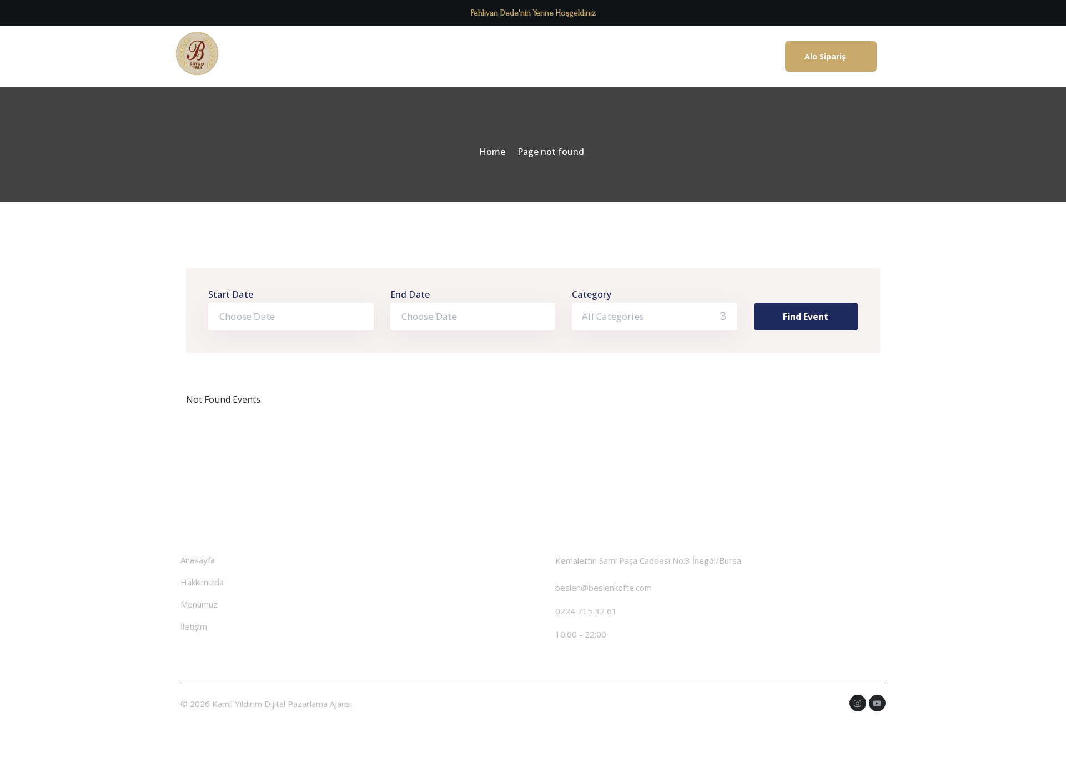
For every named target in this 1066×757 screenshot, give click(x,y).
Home (492, 152)
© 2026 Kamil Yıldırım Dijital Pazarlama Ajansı (266, 703)
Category (591, 294)
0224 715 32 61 (586, 610)
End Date (410, 294)
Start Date (230, 294)
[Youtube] (877, 703)
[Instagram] (857, 703)
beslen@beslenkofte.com (603, 587)
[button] (831, 56)
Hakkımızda (452, 56)
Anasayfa (383, 56)
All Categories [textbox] (613, 316)
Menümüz (522, 56)
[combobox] (654, 316)
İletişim (582, 56)
